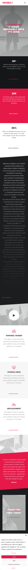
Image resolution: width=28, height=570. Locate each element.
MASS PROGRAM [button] (13, 148)
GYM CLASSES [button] (13, 113)
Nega (14, 560)
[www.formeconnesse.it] (7, 3)
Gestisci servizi (13, 552)
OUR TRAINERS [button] (13, 79)
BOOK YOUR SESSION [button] (13, 517)
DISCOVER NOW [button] (13, 357)
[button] (26, 535)
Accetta (14, 557)
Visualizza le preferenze (14, 564)
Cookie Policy (13, 567)
